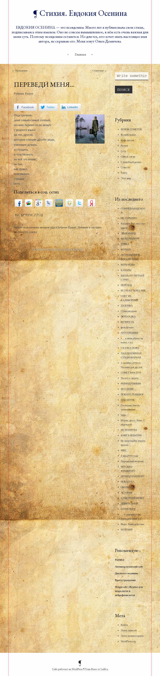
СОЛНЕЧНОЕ (128, 508)
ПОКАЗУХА (127, 481)
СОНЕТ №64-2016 (131, 372)
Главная (80, 54)
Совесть (125, 167)
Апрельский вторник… (133, 461)
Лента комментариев (132, 635)
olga (52, 227)
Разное (29, 93)
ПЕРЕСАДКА (128, 316)
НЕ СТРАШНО (129, 218)
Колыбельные (128, 134)
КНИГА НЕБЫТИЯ (131, 435)
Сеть (123, 151)
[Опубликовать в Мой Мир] (59, 202)
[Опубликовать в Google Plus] (39, 202)
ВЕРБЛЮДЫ (128, 264)
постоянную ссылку (25, 231)
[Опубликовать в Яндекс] (91, 202)
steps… (125, 414)
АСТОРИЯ (126, 492)
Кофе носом (127, 140)
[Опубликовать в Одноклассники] (69, 202)
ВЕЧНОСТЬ (127, 321)
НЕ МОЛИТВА (129, 429)
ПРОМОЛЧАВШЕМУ (133, 476)
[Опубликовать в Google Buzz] (28, 202)
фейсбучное (127, 327)
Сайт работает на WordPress (67, 669)
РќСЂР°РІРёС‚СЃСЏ (29, 215)
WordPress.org (128, 641)
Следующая (99, 70)
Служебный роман (131, 162)
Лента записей (129, 630)
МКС (124, 450)
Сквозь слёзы (128, 156)
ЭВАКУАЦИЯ (128, 233)
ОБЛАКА (126, 487)
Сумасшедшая (129, 311)
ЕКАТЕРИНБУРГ (130, 238)
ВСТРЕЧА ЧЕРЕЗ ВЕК (133, 290)
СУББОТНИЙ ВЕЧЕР (132, 498)
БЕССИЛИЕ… (129, 388)
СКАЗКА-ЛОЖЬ (130, 347)
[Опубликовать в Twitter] (79, 202)
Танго (124, 172)
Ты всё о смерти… (131, 378)
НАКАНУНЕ (128, 399)
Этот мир (126, 178)
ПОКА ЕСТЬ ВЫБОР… (133, 394)
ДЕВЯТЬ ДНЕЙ (129, 503)
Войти (124, 624)
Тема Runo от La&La (96, 669)
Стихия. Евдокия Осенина (83, 12)
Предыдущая (20, 70)
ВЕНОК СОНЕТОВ (131, 129)
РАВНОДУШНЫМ (131, 383)
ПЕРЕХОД (126, 285)
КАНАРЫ (126, 270)
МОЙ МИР (127, 529)
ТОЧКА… (126, 244)
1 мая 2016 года (129, 455)
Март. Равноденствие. (133, 524)
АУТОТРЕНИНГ (130, 332)
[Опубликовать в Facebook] (18, 202)
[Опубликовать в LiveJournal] (49, 202)
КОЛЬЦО (126, 249)
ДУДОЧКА (127, 305)
